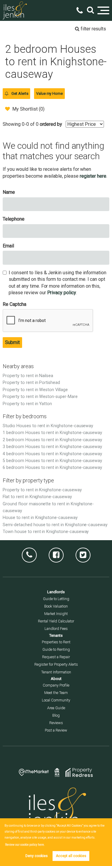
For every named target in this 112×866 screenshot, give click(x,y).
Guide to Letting (56, 599)
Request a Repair (56, 657)
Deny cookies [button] (36, 856)
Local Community (56, 700)
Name (9, 192)
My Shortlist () (28, 109)
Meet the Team (56, 692)
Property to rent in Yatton (27, 403)
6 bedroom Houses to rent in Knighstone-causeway (52, 467)
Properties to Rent (56, 642)
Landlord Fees (56, 628)
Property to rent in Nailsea (28, 375)
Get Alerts (19, 93)
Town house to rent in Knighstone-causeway (46, 531)
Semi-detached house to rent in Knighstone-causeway (55, 524)
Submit (12, 342)
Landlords (56, 592)
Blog (56, 715)
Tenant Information (56, 672)
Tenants (56, 635)
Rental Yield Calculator (56, 621)
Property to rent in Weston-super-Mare (40, 396)
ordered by (51, 124)
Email (8, 246)
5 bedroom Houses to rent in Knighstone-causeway (52, 460)
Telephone (13, 219)
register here (93, 176)
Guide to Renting (56, 649)
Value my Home (49, 93)
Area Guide (56, 708)
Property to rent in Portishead (31, 382)
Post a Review (56, 730)
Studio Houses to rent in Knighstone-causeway (48, 425)
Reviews (56, 723)
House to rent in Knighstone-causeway (40, 517)
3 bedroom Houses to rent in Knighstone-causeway (52, 446)
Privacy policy (61, 292)
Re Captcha (14, 304)
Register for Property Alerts (56, 664)
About (56, 678)
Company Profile (56, 685)
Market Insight (56, 613)
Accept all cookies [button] (71, 856)
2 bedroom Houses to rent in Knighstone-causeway (52, 439)
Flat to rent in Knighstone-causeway (37, 496)
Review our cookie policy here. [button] (25, 844)
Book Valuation (56, 606)
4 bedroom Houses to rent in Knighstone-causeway (52, 453)
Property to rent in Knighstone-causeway (42, 489)
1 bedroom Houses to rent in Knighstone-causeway (52, 432)
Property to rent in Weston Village (35, 389)
